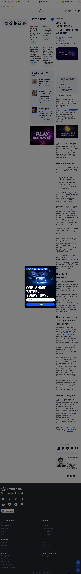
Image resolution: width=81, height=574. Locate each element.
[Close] (54, 268)
